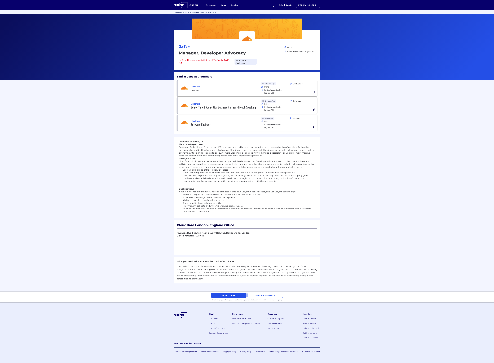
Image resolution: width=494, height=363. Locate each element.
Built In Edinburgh (311, 328)
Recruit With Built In (241, 319)
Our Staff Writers (216, 328)
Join (281, 5)
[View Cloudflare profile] (247, 29)
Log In (289, 5)
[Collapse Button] (313, 92)
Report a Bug (273, 328)
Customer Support (275, 319)
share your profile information (251, 300)
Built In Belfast (309, 319)
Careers (212, 323)
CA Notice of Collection (311, 352)
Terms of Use (260, 352)
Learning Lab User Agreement (185, 352)
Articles (234, 5)
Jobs (223, 5)
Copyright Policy (229, 352)
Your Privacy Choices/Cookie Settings (283, 352)
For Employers (307, 5)
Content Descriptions (218, 333)
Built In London (310, 333)
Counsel (195, 90)
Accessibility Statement (210, 352)
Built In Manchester (311, 338)
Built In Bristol (309, 323)
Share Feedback (274, 323)
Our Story (213, 319)
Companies (211, 5)
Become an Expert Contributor (246, 323)
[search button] (272, 5)
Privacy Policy (245, 352)
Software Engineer (200, 124)
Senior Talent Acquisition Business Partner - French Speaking (223, 107)
